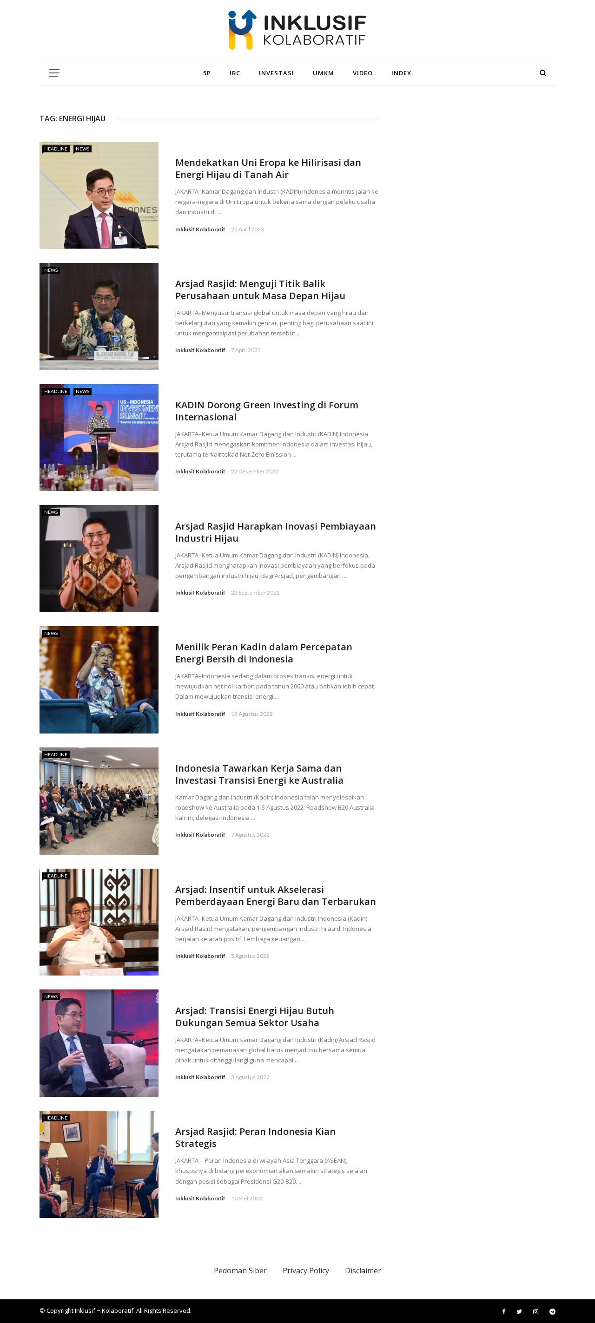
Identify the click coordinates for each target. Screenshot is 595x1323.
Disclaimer (363, 1270)
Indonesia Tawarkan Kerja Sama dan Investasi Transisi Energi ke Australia (259, 774)
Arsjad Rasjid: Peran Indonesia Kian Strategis (255, 1137)
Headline (55, 148)
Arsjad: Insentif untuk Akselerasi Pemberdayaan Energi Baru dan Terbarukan (275, 895)
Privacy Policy (306, 1270)
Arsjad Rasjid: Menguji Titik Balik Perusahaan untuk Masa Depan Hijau (260, 289)
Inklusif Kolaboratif (200, 229)
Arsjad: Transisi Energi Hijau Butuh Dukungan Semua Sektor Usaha (254, 1016)
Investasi (276, 73)
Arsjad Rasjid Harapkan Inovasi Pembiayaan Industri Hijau (275, 532)
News (82, 148)
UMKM (323, 73)
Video (363, 73)
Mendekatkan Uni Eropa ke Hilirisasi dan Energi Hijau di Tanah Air (268, 168)
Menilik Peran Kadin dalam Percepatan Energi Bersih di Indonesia (263, 653)
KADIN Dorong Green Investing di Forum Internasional (266, 411)
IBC (235, 73)
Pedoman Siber (240, 1270)
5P (207, 73)
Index (401, 73)
